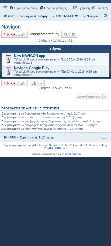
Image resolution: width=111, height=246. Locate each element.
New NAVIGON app (29, 56)
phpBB (33, 145)
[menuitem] (23, 8)
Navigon (11, 27)
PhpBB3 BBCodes (55, 148)
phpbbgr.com (73, 153)
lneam (53, 59)
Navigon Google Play (31, 68)
